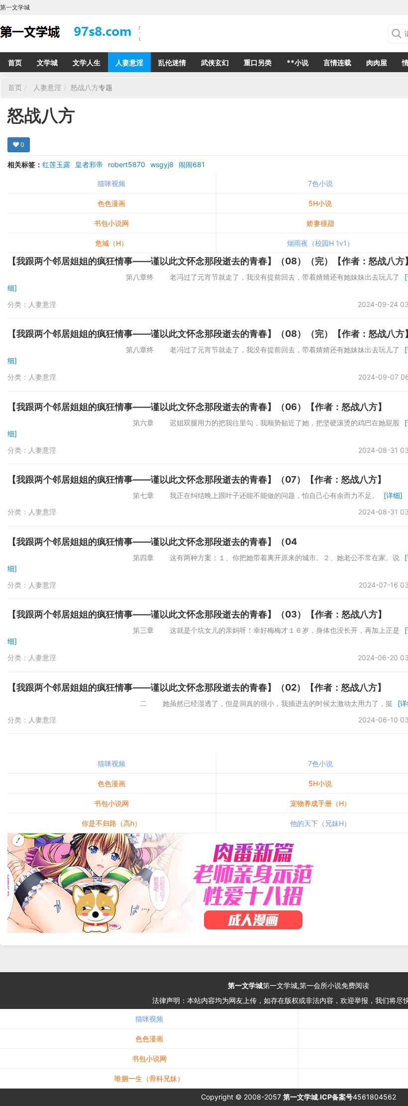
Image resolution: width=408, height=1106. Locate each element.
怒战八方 (85, 87)
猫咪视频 (111, 183)
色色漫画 (111, 203)
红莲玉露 (56, 164)
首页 (15, 62)
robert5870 (126, 164)
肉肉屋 (376, 62)
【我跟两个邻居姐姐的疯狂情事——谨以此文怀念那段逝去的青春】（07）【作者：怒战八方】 (196, 479)
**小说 (297, 62)
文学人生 (87, 62)
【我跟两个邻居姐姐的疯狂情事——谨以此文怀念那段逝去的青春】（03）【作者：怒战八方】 (197, 614)
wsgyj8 (162, 164)
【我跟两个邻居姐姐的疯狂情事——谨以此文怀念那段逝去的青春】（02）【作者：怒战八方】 (196, 687)
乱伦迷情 (172, 62)
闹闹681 (192, 164)
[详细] (393, 495)
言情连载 (337, 62)
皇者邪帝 (89, 164)
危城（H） (111, 243)
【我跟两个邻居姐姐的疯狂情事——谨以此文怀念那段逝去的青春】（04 (152, 541)
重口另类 (258, 62)
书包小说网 (111, 223)
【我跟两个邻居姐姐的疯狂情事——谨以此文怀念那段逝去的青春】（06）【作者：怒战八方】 (197, 407)
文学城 (47, 62)
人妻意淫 (129, 62)
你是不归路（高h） (111, 823)
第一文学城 (245, 985)
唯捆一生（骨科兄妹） (149, 1078)
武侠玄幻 (215, 62)
